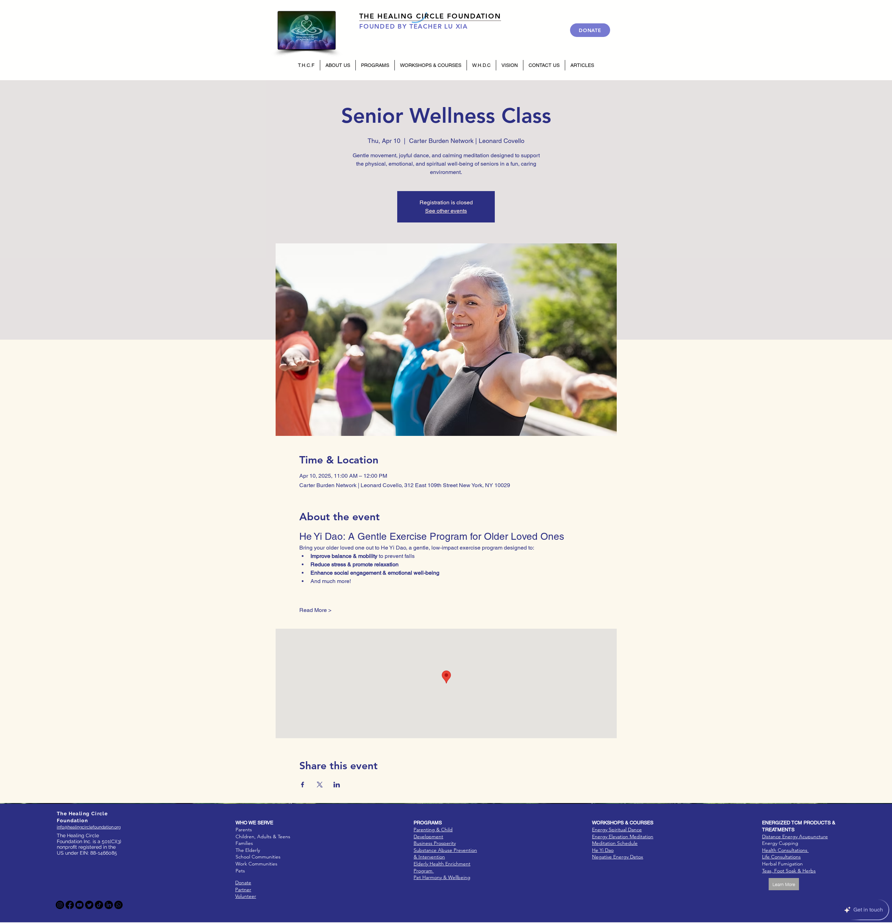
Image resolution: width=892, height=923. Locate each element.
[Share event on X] (319, 784)
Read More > (315, 610)
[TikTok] (99, 905)
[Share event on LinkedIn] (336, 784)
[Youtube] (79, 905)
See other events (446, 210)
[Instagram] (60, 905)
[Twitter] (89, 905)
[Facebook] (70, 905)
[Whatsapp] (118, 905)
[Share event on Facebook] (302, 784)
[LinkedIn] (109, 905)
